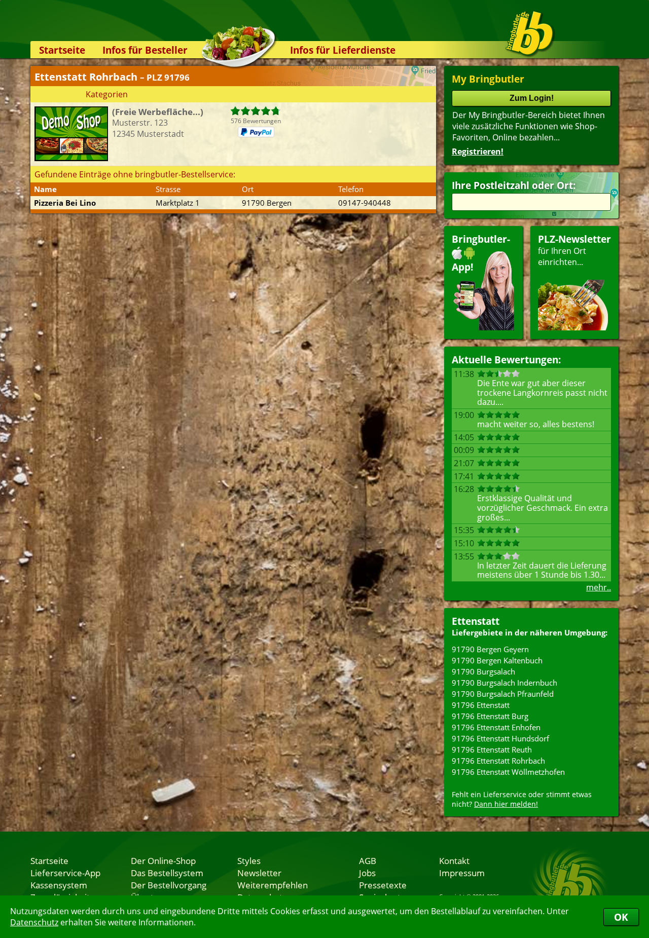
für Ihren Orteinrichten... (574, 250)
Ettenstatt (475, 621)
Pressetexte (383, 885)
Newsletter (259, 873)
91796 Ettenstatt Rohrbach (498, 761)
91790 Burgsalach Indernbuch (504, 683)
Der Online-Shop (163, 860)
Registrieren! (477, 151)
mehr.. (598, 587)
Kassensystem (58, 885)
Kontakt (454, 860)
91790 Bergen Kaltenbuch (497, 660)
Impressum (462, 873)
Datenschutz (34, 922)
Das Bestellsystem (167, 873)
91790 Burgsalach (483, 671)
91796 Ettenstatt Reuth (492, 749)
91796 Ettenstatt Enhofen (496, 727)
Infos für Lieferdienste (342, 50)
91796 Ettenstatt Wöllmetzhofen (508, 772)
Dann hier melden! (506, 804)
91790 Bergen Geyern (490, 649)
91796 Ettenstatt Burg (490, 716)
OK (621, 917)
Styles (249, 860)
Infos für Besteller (145, 50)
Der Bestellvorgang (168, 885)
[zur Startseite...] (529, 33)
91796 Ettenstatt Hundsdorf (500, 738)
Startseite (62, 50)
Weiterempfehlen (272, 885)
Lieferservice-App (65, 873)
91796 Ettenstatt (481, 705)
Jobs (367, 873)
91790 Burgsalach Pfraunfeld (503, 694)
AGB (367, 860)
